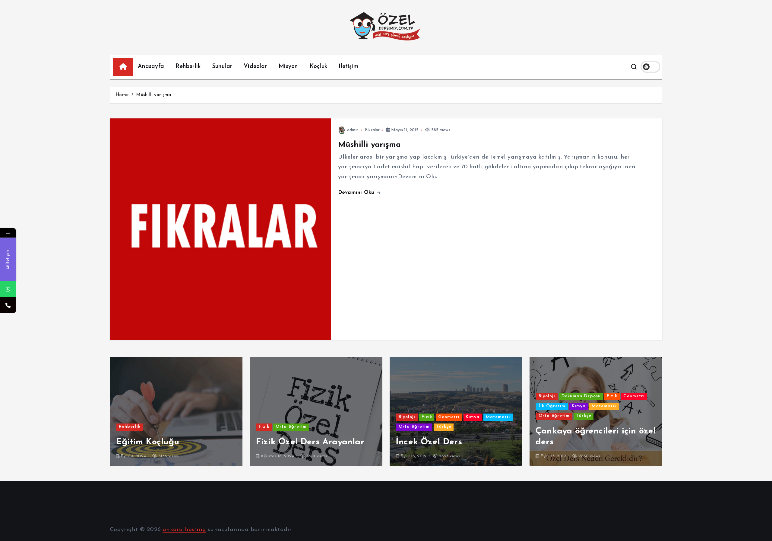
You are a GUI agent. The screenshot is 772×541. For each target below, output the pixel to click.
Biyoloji (267, 417)
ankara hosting (184, 530)
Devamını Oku (357, 192)
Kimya (333, 417)
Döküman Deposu (441, 396)
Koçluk (318, 66)
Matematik (358, 417)
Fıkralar (372, 130)
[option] (176, 411)
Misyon (288, 66)
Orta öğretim (151, 426)
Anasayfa (151, 66)
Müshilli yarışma (153, 95)
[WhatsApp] (8, 289)
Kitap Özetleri (608, 417)
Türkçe (304, 426)
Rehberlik (188, 66)
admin (353, 130)
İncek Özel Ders (289, 442)
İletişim (348, 66)
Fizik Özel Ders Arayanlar (170, 442)
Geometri (309, 417)
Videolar (255, 66)
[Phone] (8, 305)
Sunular (222, 66)
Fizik (124, 426)
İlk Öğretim (412, 406)
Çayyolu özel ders (572, 442)
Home (121, 95)
